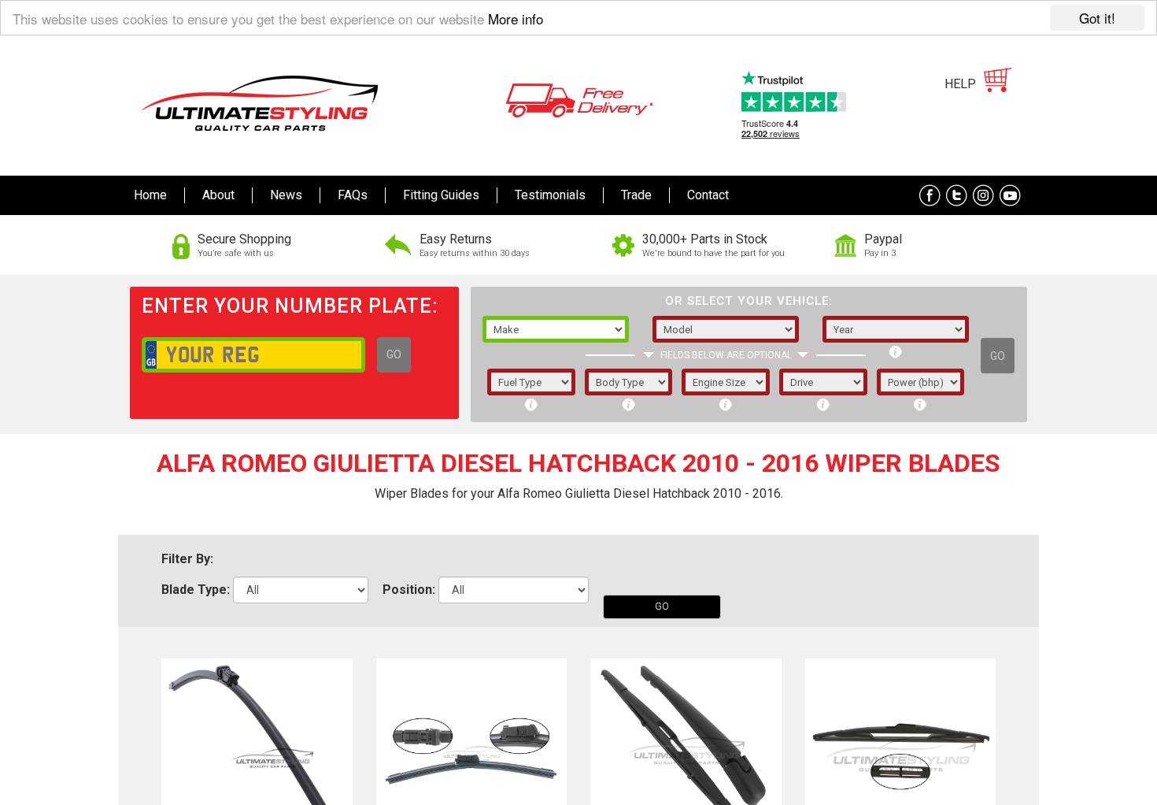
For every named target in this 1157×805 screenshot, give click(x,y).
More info (515, 18)
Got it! (1097, 18)
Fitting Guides (441, 194)
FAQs (353, 194)
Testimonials (550, 194)
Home (150, 194)
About (218, 194)
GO (393, 354)
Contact (708, 194)
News (286, 194)
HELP (960, 83)
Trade (636, 194)
